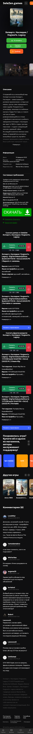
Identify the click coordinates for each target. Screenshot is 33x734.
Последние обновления (7, 717)
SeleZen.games (12, 3)
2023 (12, 681)
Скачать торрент (16, 246)
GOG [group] (22, 461)
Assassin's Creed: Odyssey (21, 498)
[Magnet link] (28, 247)
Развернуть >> (6, 277)
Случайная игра (26, 717)
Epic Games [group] (9, 461)
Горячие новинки (17, 717)
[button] (28, 441)
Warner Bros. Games (22, 166)
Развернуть (16, 144)
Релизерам (27, 722)
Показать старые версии (11, 327)
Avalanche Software (22, 164)
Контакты (5, 722)
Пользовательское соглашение (15, 721)
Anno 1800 (9, 498)
